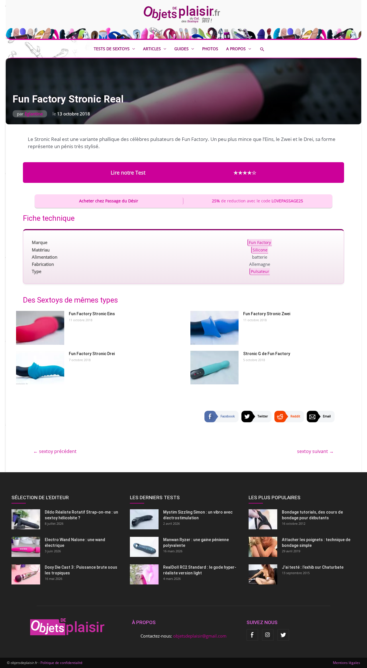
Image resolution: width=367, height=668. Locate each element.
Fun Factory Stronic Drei (92, 353)
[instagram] (268, 635)
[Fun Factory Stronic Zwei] (214, 328)
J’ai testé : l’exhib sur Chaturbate (312, 567)
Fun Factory (260, 242)
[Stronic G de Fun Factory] (214, 368)
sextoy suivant (315, 451)
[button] (266, 49)
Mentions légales (346, 662)
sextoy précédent (55, 451)
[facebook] (252, 635)
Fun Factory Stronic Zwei (266, 313)
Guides (181, 48)
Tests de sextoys (112, 48)
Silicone (260, 249)
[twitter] (283, 635)
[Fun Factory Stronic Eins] (40, 328)
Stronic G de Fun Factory (266, 353)
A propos (236, 48)
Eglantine (34, 114)
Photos (210, 48)
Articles (152, 48)
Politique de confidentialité (61, 662)
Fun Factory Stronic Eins (92, 313)
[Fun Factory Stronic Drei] (40, 368)
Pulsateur (260, 271)
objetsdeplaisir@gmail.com (200, 636)
